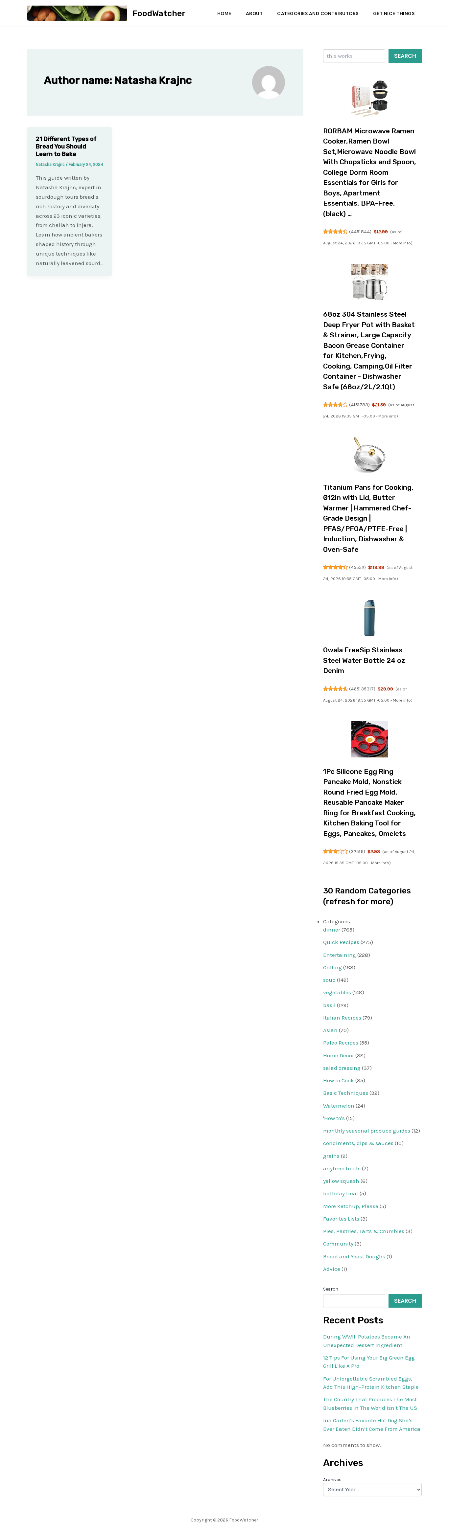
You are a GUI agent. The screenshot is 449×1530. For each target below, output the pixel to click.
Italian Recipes (342, 1017)
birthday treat (340, 1193)
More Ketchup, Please (350, 1206)
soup (329, 980)
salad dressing (342, 1068)
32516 (357, 851)
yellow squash (341, 1181)
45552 (357, 567)
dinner (331, 929)
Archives (332, 1479)
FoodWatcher (158, 13)
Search (405, 55)
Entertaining (339, 955)
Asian (330, 1030)
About (254, 13)
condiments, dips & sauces (358, 1143)
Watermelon (338, 1105)
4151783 (359, 405)
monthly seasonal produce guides (366, 1130)
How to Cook (338, 1080)
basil (329, 1005)
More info (402, 242)
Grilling (332, 967)
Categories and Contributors (318, 13)
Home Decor (338, 1055)
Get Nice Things (394, 13)
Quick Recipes (341, 942)
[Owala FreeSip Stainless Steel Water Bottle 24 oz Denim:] (369, 618)
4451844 (360, 232)
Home (224, 13)
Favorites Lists (341, 1218)
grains (331, 1156)
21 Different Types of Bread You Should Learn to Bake (66, 146)
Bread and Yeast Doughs (354, 1256)
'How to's (334, 1118)
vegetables (337, 992)
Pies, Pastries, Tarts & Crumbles (363, 1231)
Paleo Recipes (340, 1042)
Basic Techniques (345, 1093)
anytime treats (342, 1168)
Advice (331, 1269)
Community (338, 1243)
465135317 (362, 689)
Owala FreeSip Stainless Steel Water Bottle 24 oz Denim (364, 660)
